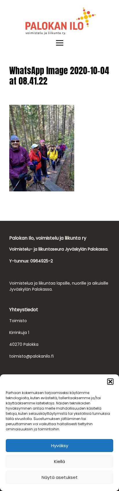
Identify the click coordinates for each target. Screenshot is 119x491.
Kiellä (59, 461)
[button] (110, 381)
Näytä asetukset (60, 477)
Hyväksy (59, 446)
